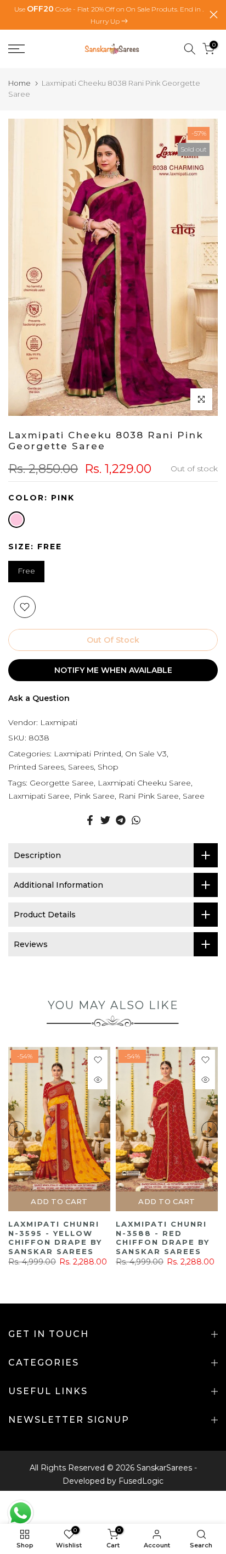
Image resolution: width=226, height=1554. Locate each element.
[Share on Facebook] (90, 820)
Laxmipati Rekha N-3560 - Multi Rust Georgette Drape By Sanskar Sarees (88, 1238)
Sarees (81, 767)
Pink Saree (94, 796)
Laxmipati (58, 722)
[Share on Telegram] (121, 820)
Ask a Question (39, 698)
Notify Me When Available (113, 670)
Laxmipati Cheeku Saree (144, 783)
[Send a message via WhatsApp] (20, 1513)
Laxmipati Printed (87, 754)
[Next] (209, 1129)
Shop (108, 767)
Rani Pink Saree (148, 796)
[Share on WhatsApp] (136, 820)
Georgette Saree (62, 783)
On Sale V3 (146, 754)
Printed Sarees (36, 767)
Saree (194, 796)
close (214, 14)
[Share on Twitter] (105, 820)
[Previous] (16, 1129)
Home (19, 83)
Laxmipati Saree (39, 796)
